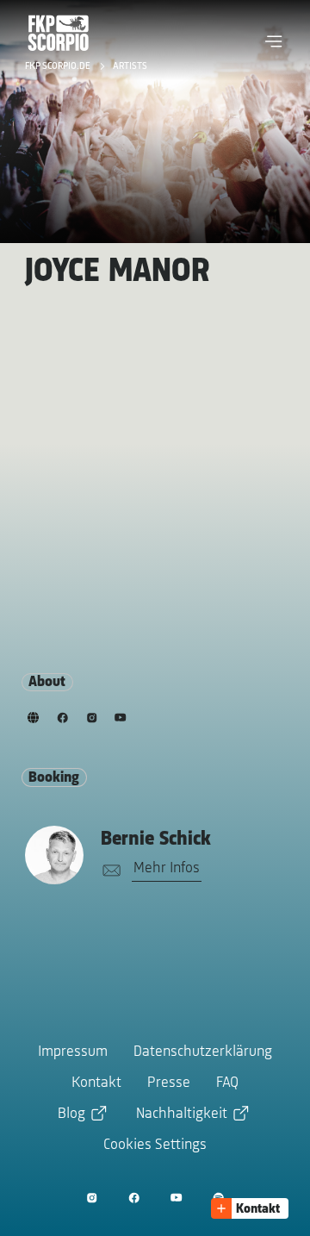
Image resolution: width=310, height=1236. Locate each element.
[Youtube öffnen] (176, 1197)
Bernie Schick (156, 839)
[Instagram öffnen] (92, 1197)
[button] (274, 41)
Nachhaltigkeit (181, 1114)
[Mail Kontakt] (108, 871)
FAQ (227, 1083)
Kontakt (96, 1083)
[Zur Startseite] (58, 33)
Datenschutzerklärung (202, 1052)
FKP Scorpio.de (59, 66)
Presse (168, 1083)
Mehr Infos (166, 869)
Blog (71, 1114)
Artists (130, 66)
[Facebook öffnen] (134, 1197)
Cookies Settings (155, 1145)
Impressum (73, 1052)
